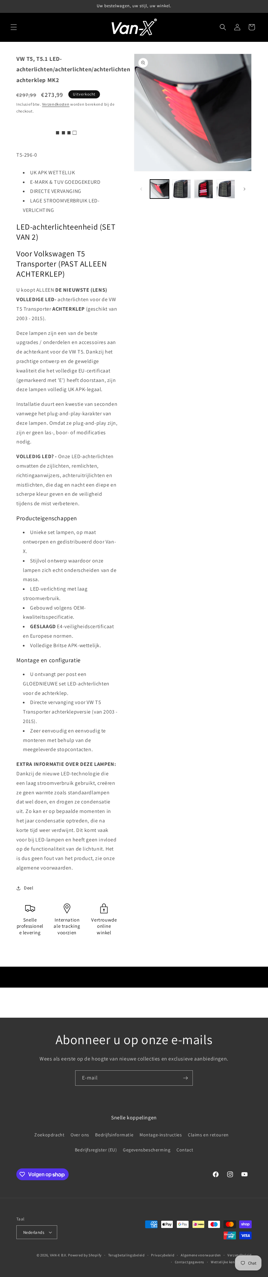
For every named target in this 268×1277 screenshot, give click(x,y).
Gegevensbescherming (146, 1150)
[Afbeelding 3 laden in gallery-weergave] (203, 189)
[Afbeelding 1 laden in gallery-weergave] (159, 189)
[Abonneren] (185, 1078)
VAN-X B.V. (58, 1255)
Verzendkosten (56, 104)
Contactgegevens (190, 1262)
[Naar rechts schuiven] (244, 189)
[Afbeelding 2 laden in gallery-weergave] (181, 189)
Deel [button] (28, 888)
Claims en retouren (208, 1135)
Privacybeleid (162, 1255)
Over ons (80, 1135)
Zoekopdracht (49, 1135)
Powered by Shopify (85, 1255)
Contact (184, 1150)
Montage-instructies (161, 1135)
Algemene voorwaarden (201, 1255)
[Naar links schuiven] (141, 189)
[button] (14, 27)
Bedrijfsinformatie (114, 1135)
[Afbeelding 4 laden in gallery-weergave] (225, 189)
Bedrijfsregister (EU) (96, 1150)
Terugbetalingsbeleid (126, 1255)
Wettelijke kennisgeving (231, 1262)
